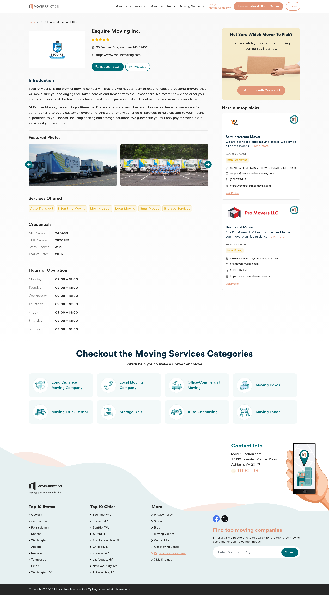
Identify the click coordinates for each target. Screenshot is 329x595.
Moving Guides (190, 6)
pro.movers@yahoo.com (244, 264)
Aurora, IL (99, 534)
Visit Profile (232, 193)
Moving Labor (268, 412)
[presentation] (28, 164)
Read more (261, 146)
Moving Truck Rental (70, 412)
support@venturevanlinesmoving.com (252, 173)
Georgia (36, 514)
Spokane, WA (102, 514)
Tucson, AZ (100, 521)
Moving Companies (128, 6)
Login (293, 6)
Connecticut (39, 521)
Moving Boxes (268, 385)
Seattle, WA (101, 527)
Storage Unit (131, 412)
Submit (290, 552)
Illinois (35, 566)
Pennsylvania (40, 527)
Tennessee (38, 559)
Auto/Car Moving (203, 412)
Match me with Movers (259, 90)
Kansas (36, 534)
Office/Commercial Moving (204, 385)
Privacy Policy (163, 514)
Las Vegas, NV (103, 559)
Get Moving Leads (166, 546)
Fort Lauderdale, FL (106, 540)
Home (32, 22)
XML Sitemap (163, 559)
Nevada (36, 553)
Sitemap (159, 521)
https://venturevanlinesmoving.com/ (251, 186)
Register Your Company (170, 553)
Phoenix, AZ (101, 553)
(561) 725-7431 (238, 179)
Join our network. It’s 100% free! (258, 6)
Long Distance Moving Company (67, 385)
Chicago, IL (100, 546)
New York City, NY (105, 566)
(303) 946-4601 (239, 270)
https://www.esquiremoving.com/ (118, 55)
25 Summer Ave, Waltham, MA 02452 (122, 47)
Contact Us (162, 540)
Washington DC (42, 572)
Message (140, 66)
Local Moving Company (131, 385)
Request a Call (110, 66)
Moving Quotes (161, 6)
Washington (39, 540)
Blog (157, 527)
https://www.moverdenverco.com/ (250, 276)
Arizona (36, 546)
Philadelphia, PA (103, 572)
